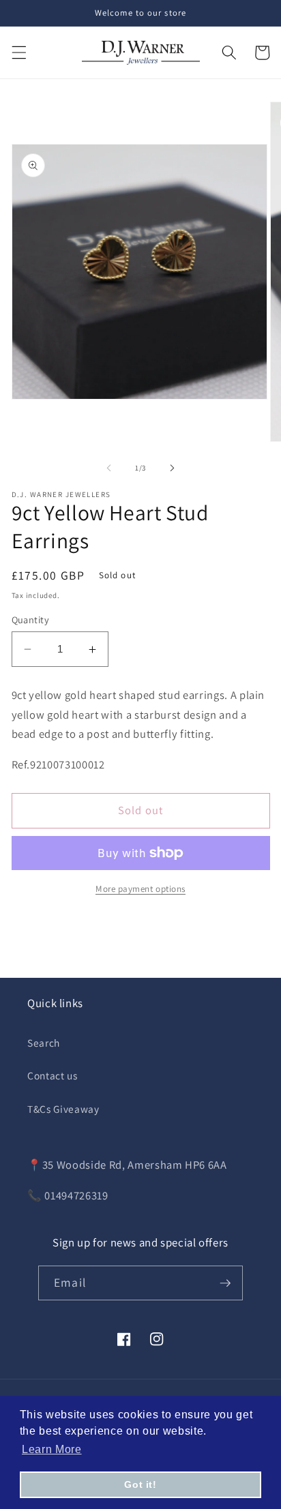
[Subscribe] (225, 1283)
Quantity (31, 619)
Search (43, 1042)
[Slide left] (109, 468)
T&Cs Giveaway (63, 1109)
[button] (18, 52)
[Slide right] (172, 468)
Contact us (52, 1075)
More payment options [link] (140, 889)
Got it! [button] (140, 1484)
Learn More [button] (52, 1449)
